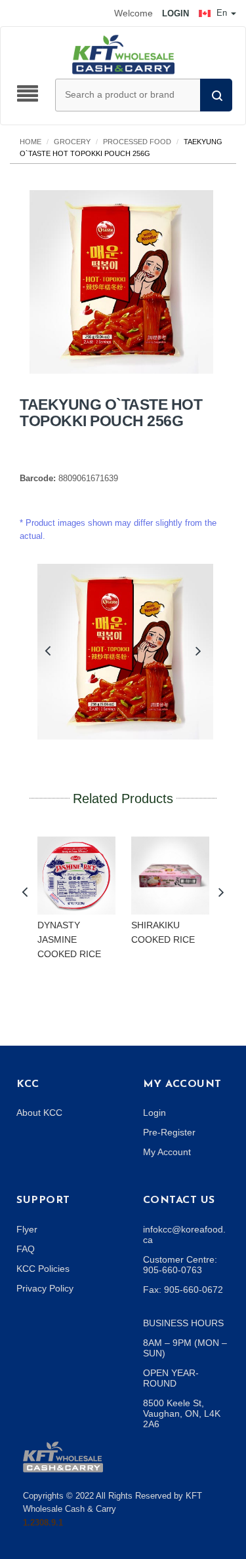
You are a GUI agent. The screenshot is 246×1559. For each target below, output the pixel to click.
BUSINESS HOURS (183, 1323)
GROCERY (72, 142)
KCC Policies (43, 1268)
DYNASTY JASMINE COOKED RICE (69, 939)
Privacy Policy (44, 1288)
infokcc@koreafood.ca (184, 1234)
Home (30, 142)
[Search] (216, 95)
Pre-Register (169, 1132)
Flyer (26, 1229)
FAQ (25, 1249)
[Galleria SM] (63, 1456)
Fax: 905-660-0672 (183, 1289)
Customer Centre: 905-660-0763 (180, 1264)
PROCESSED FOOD (137, 142)
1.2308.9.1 (43, 1523)
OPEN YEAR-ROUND (171, 1378)
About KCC (39, 1112)
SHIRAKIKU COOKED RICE (163, 932)
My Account (167, 1152)
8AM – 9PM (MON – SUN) (185, 1347)
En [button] (222, 13)
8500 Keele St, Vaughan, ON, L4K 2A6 (181, 1413)
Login (154, 1112)
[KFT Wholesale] (123, 54)
